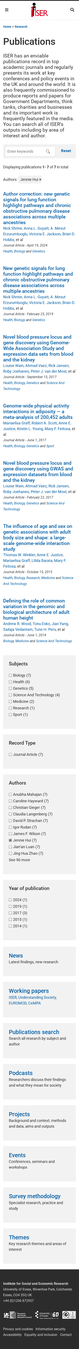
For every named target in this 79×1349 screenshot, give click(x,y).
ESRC (17, 1314)
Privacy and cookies (18, 1329)
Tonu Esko (41, 623)
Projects (19, 1114)
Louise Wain (13, 365)
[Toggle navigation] (6, 10)
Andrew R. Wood (17, 623)
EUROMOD (18, 1003)
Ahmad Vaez (36, 365)
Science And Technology (54, 641)
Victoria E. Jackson (45, 234)
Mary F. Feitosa (57, 429)
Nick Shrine (12, 228)
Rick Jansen (58, 365)
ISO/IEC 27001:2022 (69, 1314)
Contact (66, 1335)
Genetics (38, 251)
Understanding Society (37, 997)
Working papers (29, 991)
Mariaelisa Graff (16, 423)
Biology (19, 251)
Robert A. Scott (44, 423)
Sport (50, 446)
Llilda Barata (42, 560)
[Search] (72, 10)
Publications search (34, 1032)
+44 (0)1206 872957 (18, 1301)
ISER (13, 997)
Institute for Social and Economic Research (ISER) (39, 10)
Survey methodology (34, 1196)
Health (8, 251)
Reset (66, 151)
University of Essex (47, 1314)
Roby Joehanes (16, 371)
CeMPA (34, 1003)
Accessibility (12, 1335)
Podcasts (21, 1073)
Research (33, 578)
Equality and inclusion (40, 1335)
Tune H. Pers (45, 629)
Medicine (48, 578)
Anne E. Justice (50, 555)
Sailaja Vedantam (18, 629)
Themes (19, 1237)
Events (17, 1155)
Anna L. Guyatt (36, 228)
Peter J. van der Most (49, 371)
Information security (51, 1329)
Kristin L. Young (30, 429)
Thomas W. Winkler (19, 555)
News (16, 955)
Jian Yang (60, 623)
